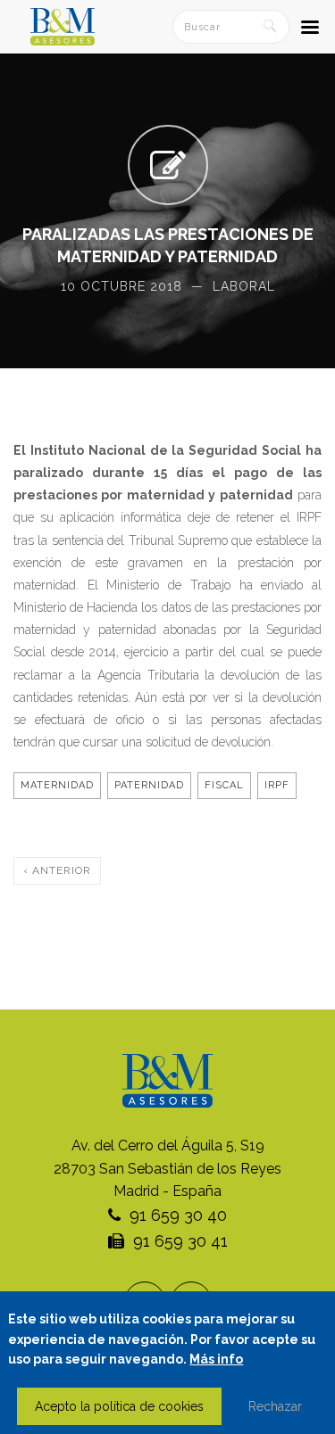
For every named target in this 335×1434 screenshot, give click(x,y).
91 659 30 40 (178, 1215)
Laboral (244, 286)
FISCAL (224, 785)
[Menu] (309, 29)
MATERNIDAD (57, 785)
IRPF (276, 785)
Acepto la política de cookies (119, 1406)
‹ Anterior (57, 870)
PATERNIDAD (149, 785)
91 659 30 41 (180, 1241)
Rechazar (275, 1406)
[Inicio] (63, 27)
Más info (216, 1359)
